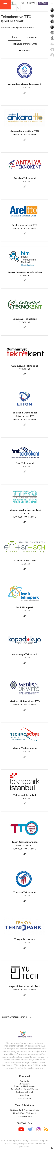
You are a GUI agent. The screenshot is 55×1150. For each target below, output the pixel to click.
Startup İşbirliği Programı (24, 1086)
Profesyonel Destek (24, 1092)
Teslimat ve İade (25, 1116)
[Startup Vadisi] (24, 1035)
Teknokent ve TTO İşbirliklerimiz (24, 1089)
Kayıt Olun (43, 3)
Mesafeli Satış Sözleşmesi (24, 1113)
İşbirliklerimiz (24, 1084)
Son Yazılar (24, 1081)
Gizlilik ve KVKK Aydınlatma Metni (24, 1110)
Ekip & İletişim (24, 1098)
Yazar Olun (24, 1095)
